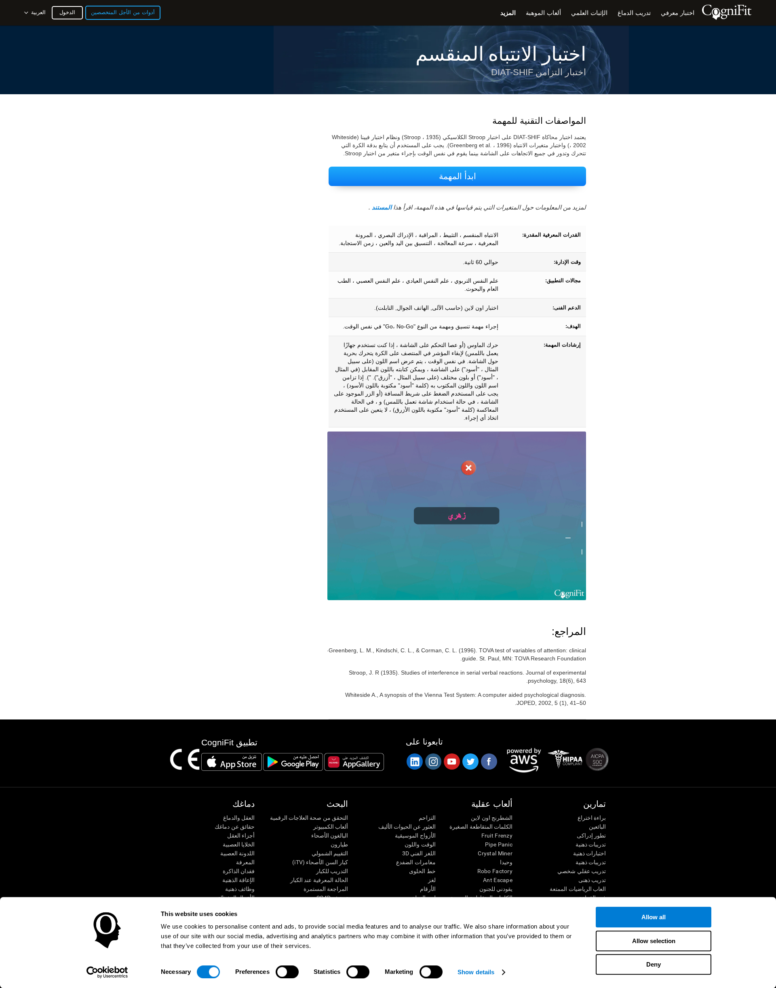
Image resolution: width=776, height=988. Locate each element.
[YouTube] (451, 761)
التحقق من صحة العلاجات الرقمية (309, 818)
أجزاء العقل (241, 835)
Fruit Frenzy (496, 835)
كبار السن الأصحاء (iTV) (320, 862)
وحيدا (506, 862)
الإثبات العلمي (589, 12)
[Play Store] (293, 762)
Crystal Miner (495, 853)
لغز (431, 880)
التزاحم (427, 818)
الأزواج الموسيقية (415, 835)
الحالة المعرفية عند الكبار (319, 880)
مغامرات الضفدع (415, 862)
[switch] (287, 971)
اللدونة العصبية (237, 853)
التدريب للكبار (332, 871)
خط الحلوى (422, 871)
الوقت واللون (420, 844)
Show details (476, 972)
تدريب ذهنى (592, 880)
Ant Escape (497, 880)
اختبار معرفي (677, 12)
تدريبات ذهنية (591, 844)
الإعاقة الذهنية (238, 880)
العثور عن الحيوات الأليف (406, 826)
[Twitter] (470, 761)
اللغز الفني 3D (418, 853)
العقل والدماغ (239, 818)
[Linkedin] (414, 761)
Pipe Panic (498, 844)
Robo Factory (494, 871)
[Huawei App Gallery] (354, 762)
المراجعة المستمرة (326, 889)
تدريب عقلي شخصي (581, 871)
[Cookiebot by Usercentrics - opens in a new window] (107, 972)
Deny (653, 964)
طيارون (339, 844)
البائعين (597, 826)
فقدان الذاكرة (239, 871)
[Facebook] (488, 761)
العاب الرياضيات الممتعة (578, 889)
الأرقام (427, 889)
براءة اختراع (592, 818)
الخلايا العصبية (239, 844)
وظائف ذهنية (240, 889)
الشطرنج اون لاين (491, 818)
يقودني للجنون (495, 889)
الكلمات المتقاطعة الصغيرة (480, 826)
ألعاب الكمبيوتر (330, 826)
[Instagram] (432, 761)
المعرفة (245, 862)
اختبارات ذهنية (589, 853)
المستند (382, 207)
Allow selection (653, 940)
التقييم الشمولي (330, 853)
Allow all (653, 917)
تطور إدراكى (591, 835)
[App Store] (231, 762)
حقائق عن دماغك (235, 826)
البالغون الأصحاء (329, 835)
